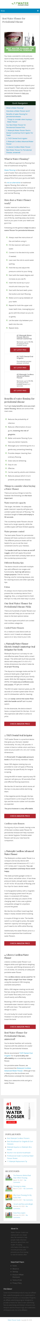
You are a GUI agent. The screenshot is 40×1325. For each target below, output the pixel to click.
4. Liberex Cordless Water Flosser (18, 147)
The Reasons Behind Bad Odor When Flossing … (22, 1176)
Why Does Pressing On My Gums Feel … (22, 1196)
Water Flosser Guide (14, 1320)
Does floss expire (19, 1213)
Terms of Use (17, 1280)
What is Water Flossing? (15, 108)
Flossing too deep (19, 1186)
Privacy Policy (17, 1283)
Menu (3, 11)
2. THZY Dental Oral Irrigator (16, 138)
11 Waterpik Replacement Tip (17, 1161)
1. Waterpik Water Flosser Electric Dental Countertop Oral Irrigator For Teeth (19, 132)
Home (14, 1266)
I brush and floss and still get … (23, 1204)
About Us (15, 1269)
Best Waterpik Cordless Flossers (18, 1138)
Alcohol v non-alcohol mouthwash (18, 1153)
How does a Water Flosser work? (18, 111)
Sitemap (15, 1272)
